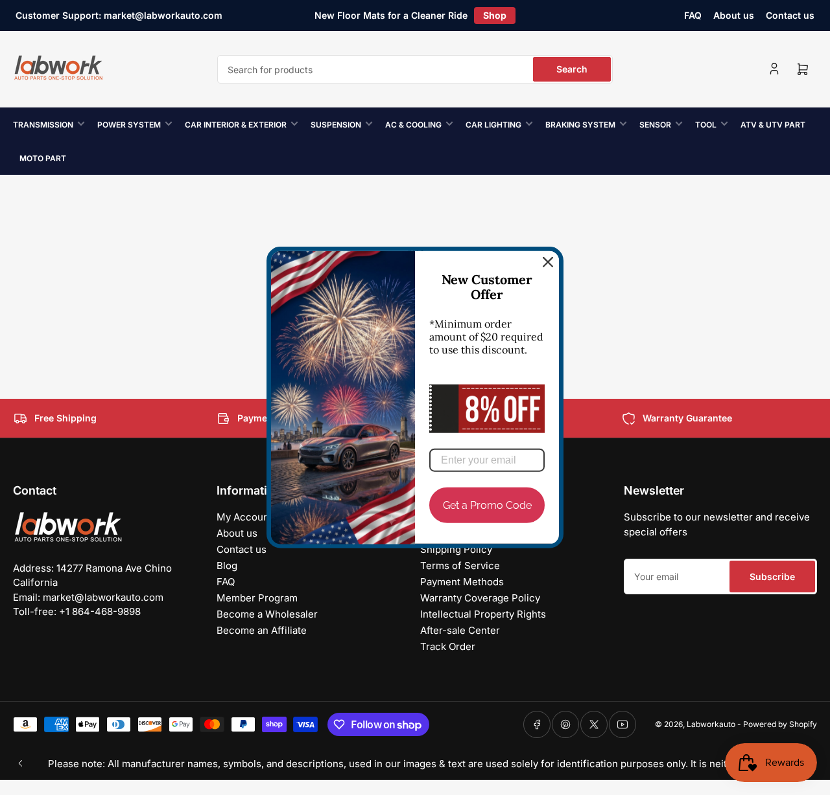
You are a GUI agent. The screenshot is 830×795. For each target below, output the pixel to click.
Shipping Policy (456, 549)
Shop (494, 15)
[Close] (547, 262)
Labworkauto (711, 724)
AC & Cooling (413, 124)
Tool (706, 124)
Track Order (447, 646)
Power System (129, 124)
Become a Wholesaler (267, 614)
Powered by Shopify (780, 724)
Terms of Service (460, 565)
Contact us (790, 15)
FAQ (693, 15)
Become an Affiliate (262, 630)
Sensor (655, 124)
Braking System (580, 124)
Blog (227, 565)
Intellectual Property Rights (483, 614)
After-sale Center (460, 630)
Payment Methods (462, 582)
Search (571, 68)
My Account (244, 517)
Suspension (336, 124)
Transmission (43, 124)
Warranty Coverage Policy (480, 598)
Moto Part (42, 158)
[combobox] (415, 69)
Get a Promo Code (487, 505)
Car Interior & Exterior (236, 124)
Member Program (257, 598)
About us (733, 15)
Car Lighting (493, 124)
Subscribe (772, 576)
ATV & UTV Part (773, 124)
